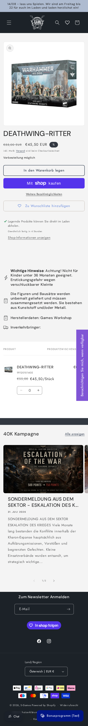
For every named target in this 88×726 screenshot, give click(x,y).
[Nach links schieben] (34, 581)
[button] (9, 23)
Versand (20, 150)
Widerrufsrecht (69, 705)
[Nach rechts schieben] (54, 581)
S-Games (26, 705)
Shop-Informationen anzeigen (29, 237)
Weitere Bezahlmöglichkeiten (44, 194)
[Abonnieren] (69, 609)
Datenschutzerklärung (26, 712)
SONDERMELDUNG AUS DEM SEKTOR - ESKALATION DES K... (43, 502)
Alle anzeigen (75, 434)
